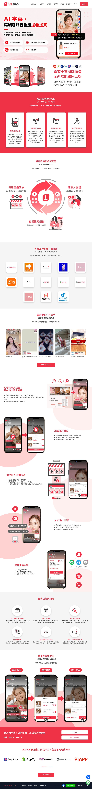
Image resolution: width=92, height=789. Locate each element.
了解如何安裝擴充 (46, 774)
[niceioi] (80, 268)
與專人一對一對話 (74, 737)
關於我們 (56, 4)
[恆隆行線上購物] (46, 268)
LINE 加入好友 (71, 785)
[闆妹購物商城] (11, 268)
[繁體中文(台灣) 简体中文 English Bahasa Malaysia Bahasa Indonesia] (82, 785)
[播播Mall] (46, 297)
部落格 (62, 4)
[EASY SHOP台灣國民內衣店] (11, 283)
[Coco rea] (63, 283)
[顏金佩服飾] (46, 283)
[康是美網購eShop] (28, 268)
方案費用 (42, 4)
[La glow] (28, 297)
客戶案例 (49, 4)
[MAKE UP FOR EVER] (63, 268)
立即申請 (84, 4)
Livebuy (11, 4)
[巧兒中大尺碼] (80, 283)
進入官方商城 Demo (46, 364)
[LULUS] (28, 283)
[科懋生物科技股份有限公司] (63, 297)
